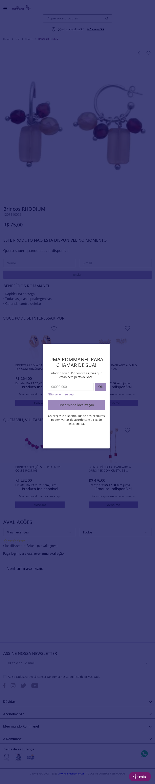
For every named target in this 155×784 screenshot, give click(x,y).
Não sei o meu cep (61, 394)
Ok (100, 387)
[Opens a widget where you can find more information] (140, 777)
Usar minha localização (76, 405)
